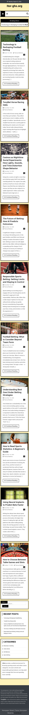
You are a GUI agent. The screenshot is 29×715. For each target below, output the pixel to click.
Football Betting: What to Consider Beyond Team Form (13, 339)
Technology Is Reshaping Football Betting (14, 25)
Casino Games (7, 649)
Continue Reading (11, 84)
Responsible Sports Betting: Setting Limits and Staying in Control (13, 279)
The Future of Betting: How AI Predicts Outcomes (13, 221)
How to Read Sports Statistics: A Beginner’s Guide (14, 449)
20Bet (3, 663)
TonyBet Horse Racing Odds (13, 104)
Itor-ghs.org (14, 6)
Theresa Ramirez (18, 53)
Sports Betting (7, 655)
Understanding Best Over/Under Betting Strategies (12, 392)
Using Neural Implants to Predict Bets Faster (13, 504)
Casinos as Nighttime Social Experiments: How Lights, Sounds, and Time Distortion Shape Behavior (13, 163)
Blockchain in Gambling (9, 646)
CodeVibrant (17, 713)
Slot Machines (7, 652)
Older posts (4, 602)
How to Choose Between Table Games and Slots (14, 561)
